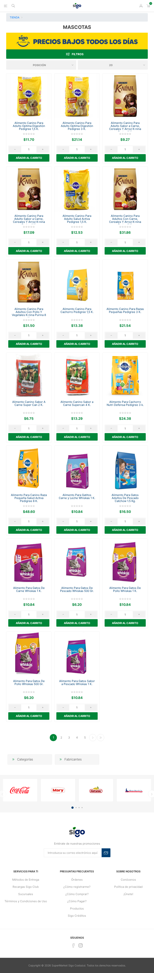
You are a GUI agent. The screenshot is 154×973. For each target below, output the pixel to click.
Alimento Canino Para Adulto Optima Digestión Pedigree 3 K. (77, 125)
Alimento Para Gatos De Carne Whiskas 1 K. (29, 589)
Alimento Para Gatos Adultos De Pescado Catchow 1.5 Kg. (125, 498)
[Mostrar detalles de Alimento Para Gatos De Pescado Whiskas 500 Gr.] (76, 561)
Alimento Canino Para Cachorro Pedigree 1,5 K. (77, 311)
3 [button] (79, 807)
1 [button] (72, 807)
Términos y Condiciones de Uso (26, 901)
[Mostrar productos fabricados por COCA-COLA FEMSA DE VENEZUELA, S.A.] (20, 790)
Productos (77, 908)
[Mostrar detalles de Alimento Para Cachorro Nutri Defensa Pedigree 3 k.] (125, 375)
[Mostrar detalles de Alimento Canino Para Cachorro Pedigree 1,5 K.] (76, 282)
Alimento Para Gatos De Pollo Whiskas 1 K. (125, 589)
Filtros (78, 54)
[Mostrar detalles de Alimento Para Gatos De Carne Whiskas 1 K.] (28, 561)
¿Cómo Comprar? (77, 894)
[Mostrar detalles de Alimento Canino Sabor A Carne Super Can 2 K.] (28, 375)
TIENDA (14, 17)
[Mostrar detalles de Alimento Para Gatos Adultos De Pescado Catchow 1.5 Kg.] (125, 468)
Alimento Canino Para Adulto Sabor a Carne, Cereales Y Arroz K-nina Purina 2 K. (125, 127)
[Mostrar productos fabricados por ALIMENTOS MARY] (58, 790)
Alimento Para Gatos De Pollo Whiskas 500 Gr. (29, 683)
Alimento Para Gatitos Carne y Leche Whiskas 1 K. (77, 497)
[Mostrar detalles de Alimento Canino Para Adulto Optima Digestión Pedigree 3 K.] (76, 96)
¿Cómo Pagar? (77, 901)
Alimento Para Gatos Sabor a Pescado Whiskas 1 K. (77, 683)
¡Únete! (128, 894)
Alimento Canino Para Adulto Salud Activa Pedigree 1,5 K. (77, 218)
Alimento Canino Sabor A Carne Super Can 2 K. (28, 403)
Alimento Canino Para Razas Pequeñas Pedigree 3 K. (125, 311)
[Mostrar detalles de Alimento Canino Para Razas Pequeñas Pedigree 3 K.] (125, 282)
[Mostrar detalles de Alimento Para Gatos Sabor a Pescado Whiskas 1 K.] (76, 654)
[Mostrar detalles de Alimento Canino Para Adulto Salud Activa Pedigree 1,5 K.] (76, 189)
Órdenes (77, 879)
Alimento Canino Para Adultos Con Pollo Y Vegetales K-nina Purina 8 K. (29, 314)
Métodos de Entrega (25, 879)
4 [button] (82, 807)
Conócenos (128, 879)
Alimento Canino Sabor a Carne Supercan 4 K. (76, 403)
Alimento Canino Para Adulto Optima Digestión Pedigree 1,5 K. (29, 125)
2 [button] (76, 807)
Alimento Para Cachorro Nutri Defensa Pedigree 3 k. (125, 403)
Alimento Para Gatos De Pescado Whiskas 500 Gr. (77, 589)
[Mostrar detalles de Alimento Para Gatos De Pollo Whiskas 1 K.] (125, 561)
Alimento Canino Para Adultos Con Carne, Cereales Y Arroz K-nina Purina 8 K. (125, 220)
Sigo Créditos (77, 915)
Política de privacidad (128, 887)
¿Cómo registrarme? (77, 887)
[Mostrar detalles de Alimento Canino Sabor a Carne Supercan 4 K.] (76, 375)
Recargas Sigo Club (26, 887)
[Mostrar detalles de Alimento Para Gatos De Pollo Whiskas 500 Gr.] (28, 654)
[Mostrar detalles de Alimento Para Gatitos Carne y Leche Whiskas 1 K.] (76, 468)
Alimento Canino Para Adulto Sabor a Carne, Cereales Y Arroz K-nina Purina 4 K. (29, 220)
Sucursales (25, 894)
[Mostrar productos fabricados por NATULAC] (96, 790)
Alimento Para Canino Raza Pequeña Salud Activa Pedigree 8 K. (29, 498)
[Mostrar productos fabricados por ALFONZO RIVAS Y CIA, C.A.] (134, 790)
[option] (20, 790)
